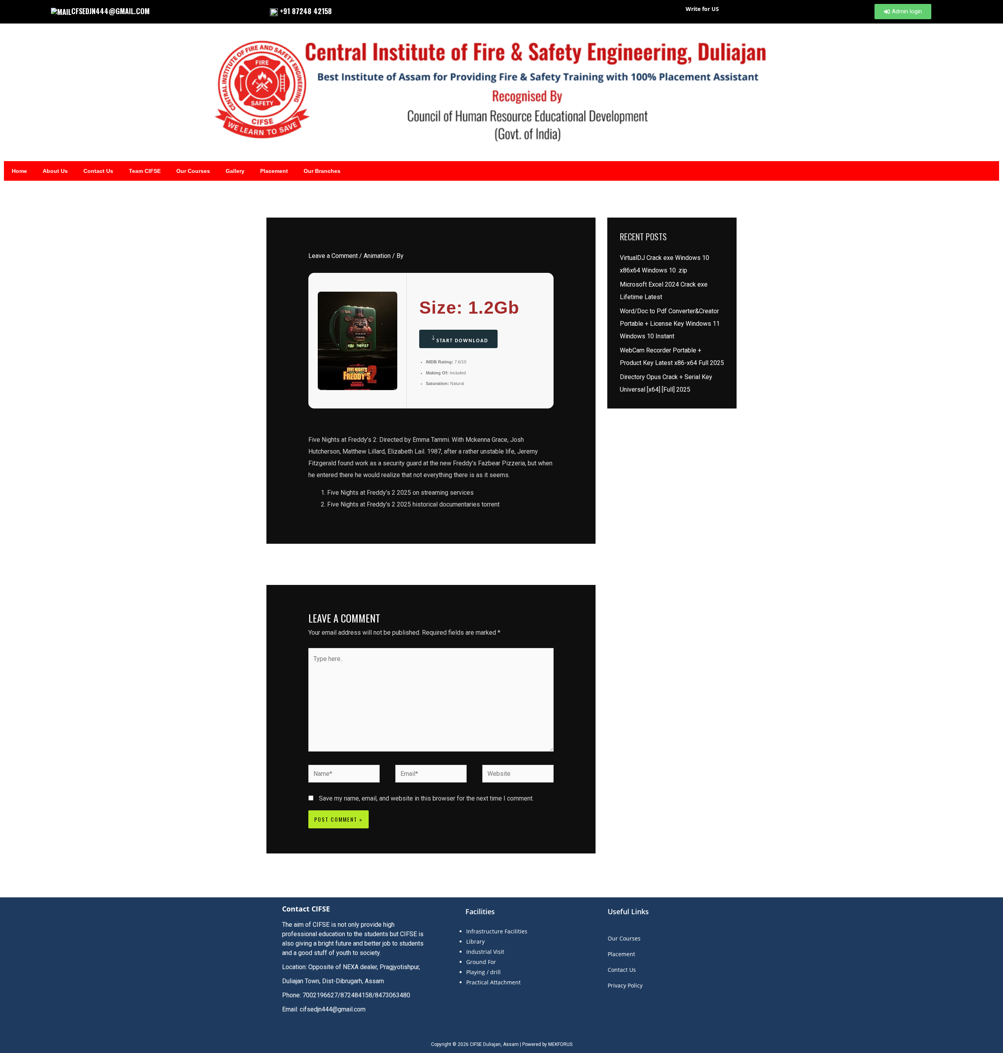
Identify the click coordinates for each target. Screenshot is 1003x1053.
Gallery (235, 171)
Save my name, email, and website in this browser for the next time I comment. (426, 798)
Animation (377, 256)
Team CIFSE (145, 171)
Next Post (577, 563)
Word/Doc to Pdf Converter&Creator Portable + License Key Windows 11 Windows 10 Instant (670, 323)
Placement (274, 171)
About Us (55, 171)
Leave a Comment (333, 256)
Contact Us (98, 171)
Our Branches (322, 171)
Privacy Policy (625, 985)
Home (19, 171)
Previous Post (291, 563)
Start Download (462, 340)
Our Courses (193, 171)
